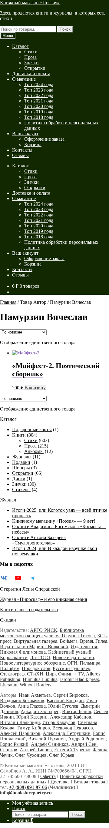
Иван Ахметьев (35, 695)
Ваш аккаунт (25, 133)
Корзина (32, 144)
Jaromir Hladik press (79, 679)
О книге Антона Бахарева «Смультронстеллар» (39, 540)
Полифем (9, 668)
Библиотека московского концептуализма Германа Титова (47, 633)
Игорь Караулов (58, 722)
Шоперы (21, 467)
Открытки (34, 68)
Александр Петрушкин (67, 733)
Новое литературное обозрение (32, 662)
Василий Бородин (65, 700)
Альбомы (34, 451)
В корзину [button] (35, 387)
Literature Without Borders (25, 684)
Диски (18, 478)
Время (86, 641)
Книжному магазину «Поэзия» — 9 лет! (53, 521)
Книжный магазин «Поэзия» (30, 2)
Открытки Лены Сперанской (30, 589)
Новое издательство (73, 657)
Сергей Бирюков (70, 695)
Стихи (31, 51)
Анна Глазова (32, 706)
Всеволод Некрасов (72, 727)
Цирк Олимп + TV (65, 673)
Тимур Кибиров (33, 727)
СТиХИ (35, 673)
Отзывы (20, 155)
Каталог (20, 46)
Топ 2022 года (38, 95)
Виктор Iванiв (76, 711)
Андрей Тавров (36, 749)
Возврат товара (89, 781)
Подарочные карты (32, 429)
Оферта (48, 776)
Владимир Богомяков (22, 700)
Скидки (8, 619)
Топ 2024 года (38, 84)
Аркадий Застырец (40, 711)
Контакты (22, 150)
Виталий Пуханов (47, 738)
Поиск (65, 29)
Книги (19, 434)
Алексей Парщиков (20, 733)
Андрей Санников (50, 744)
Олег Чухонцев (31, 755)
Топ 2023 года (38, 89)
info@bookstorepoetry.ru (26, 792)
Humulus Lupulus (40, 679)
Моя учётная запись (32, 803)
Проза (30, 57)
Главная (8, 302)
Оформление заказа (44, 139)
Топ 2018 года (38, 117)
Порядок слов (36, 668)
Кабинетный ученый (69, 652)
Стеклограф (12, 673)
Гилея (101, 641)
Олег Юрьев (61, 755)
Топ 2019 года (38, 111)
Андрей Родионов (87, 738)
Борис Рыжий (14, 744)
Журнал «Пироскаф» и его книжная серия (43, 599)
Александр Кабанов (70, 716)
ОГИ (72, 662)
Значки (31, 62)
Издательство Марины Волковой (34, 646)
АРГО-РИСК (43, 630)
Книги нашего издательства (29, 609)
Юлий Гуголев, (64, 706)
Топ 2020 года (38, 106)
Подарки (21, 462)
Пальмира (90, 662)
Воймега (69, 641)
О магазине (24, 79)
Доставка (60, 781)
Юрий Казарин (32, 716)
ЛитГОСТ (40, 657)
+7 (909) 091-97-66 (28, 787)
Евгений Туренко (72, 749)
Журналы (21, 456)
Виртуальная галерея (35, 641)
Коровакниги (14, 657)
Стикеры (21, 489)
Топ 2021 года (38, 100)
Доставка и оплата (31, 73)
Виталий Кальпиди (20, 722)
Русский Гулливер (71, 668)
